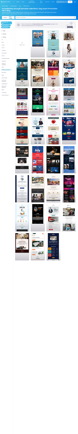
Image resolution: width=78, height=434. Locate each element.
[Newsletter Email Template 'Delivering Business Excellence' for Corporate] (38, 130)
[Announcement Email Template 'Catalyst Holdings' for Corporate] (22, 72)
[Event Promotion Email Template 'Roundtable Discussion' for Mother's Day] (53, 101)
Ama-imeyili (10, 17)
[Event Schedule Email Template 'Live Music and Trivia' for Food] (22, 130)
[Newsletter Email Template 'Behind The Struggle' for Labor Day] (69, 101)
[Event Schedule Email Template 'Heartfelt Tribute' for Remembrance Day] (53, 130)
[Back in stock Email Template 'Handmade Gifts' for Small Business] (38, 72)
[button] (11, 30)
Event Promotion (13, 5)
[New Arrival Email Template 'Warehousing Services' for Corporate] (22, 101)
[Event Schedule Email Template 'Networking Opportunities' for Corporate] (53, 246)
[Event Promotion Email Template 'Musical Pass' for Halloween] (69, 188)
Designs (5, 17)
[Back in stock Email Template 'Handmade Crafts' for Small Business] (22, 159)
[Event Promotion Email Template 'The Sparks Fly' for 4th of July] (69, 130)
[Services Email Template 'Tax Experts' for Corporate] (53, 217)
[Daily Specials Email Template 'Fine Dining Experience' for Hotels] (53, 188)
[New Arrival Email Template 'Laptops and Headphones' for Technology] (53, 159)
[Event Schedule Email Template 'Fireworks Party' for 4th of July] (38, 159)
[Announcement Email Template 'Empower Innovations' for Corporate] (53, 43)
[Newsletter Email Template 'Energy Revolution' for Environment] (69, 159)
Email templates (5, 5)
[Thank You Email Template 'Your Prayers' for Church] (22, 246)
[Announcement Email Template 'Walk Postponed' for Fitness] (38, 43)
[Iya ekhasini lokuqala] (5, 2)
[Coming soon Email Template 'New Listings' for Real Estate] (38, 188)
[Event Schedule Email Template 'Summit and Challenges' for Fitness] (53, 72)
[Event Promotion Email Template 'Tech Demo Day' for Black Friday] (38, 101)
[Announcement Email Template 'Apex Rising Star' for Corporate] (22, 188)
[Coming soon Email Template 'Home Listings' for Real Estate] (38, 246)
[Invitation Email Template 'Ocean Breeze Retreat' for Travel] (69, 217)
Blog (20, 5)
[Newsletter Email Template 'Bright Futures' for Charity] (69, 72)
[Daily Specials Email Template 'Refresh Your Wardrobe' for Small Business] (69, 43)
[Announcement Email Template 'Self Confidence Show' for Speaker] (38, 217)
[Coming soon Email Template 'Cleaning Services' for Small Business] (22, 217)
